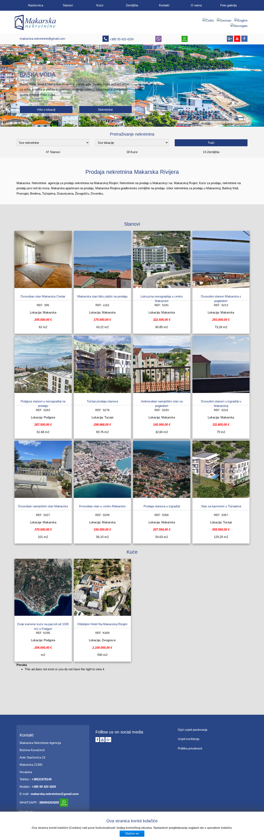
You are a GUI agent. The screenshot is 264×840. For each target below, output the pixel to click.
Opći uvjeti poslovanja (192, 729)
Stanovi (68, 5)
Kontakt (164, 5)
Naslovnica (35, 5)
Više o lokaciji (46, 109)
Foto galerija (228, 5)
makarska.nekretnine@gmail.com (42, 38)
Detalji (43, 282)
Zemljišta (132, 5)
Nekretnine (105, 109)
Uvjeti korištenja (188, 739)
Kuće (99, 5)
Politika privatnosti (190, 748)
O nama (196, 5)
